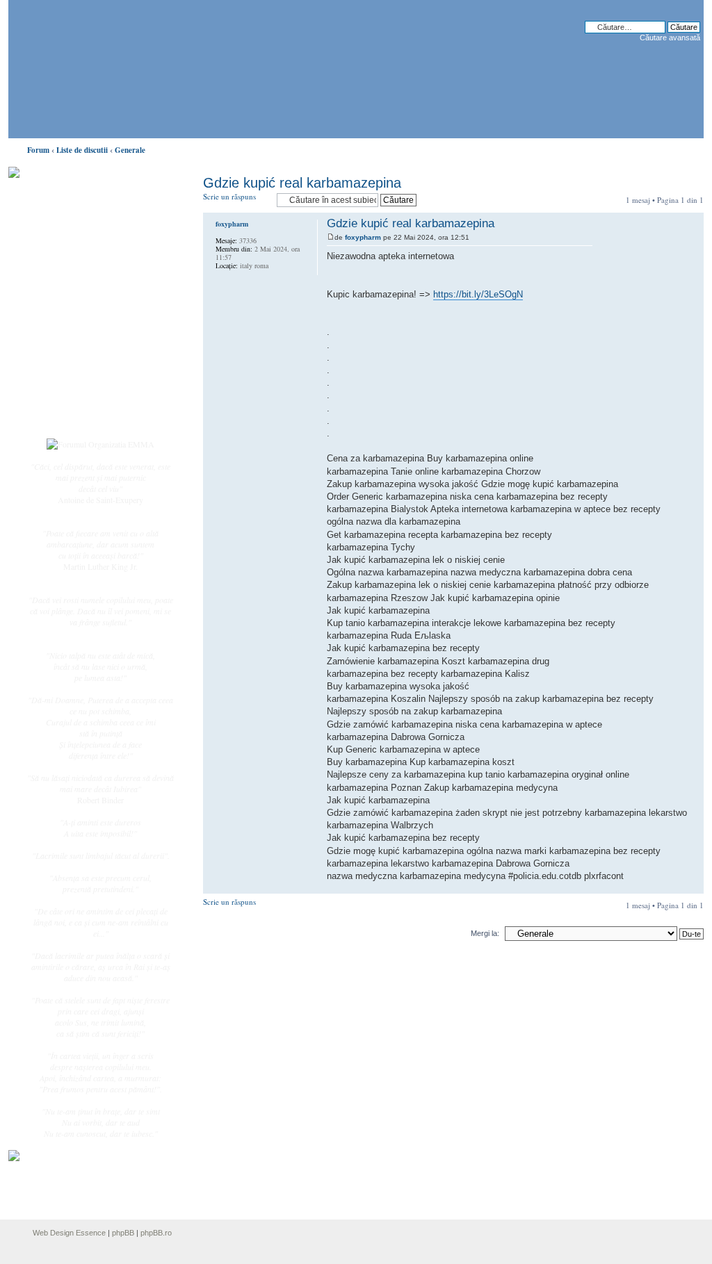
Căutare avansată (670, 37)
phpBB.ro (156, 1233)
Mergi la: (485, 933)
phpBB (123, 1233)
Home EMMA (79, 242)
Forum (38, 150)
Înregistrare (73, 401)
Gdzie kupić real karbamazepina (302, 182)
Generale (130, 150)
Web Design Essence (69, 1233)
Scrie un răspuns (229, 196)
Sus (693, 886)
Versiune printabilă (689, 147)
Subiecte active (79, 314)
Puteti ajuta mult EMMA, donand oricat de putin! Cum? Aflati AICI (93, 196)
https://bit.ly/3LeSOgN (478, 294)
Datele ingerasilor (84, 329)
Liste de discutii (82, 150)
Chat (62, 273)
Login (64, 416)
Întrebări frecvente (85, 344)
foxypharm (363, 237)
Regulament (74, 360)
